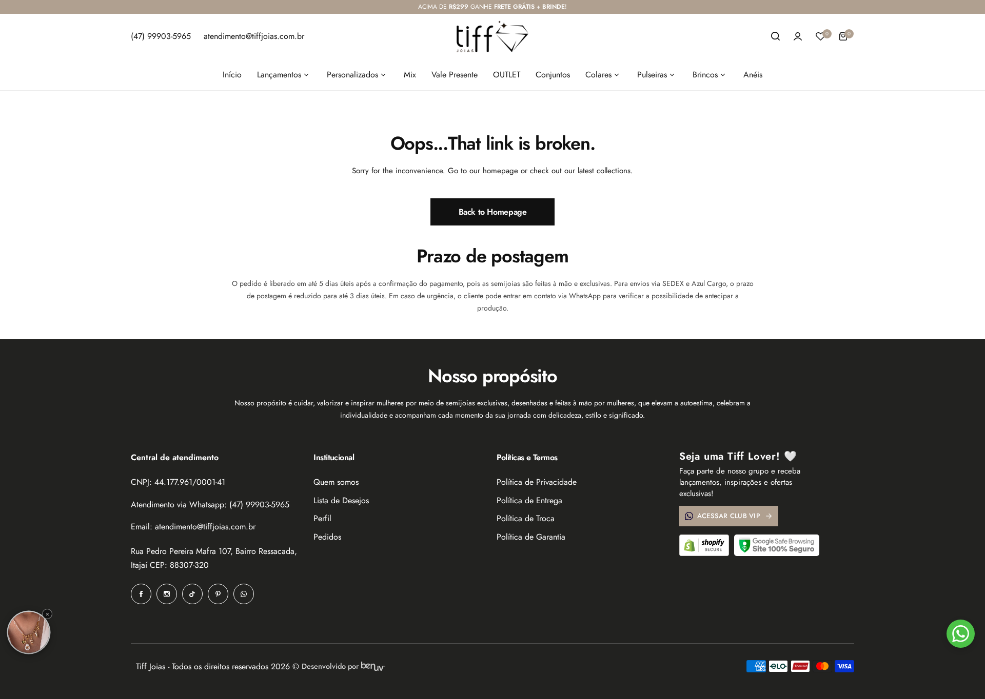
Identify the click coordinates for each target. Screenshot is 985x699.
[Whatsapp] (243, 594)
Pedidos (327, 537)
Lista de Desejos (341, 500)
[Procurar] (775, 36)
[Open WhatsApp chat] (961, 634)
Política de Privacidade (537, 482)
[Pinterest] (218, 594)
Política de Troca (526, 518)
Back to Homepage (493, 212)
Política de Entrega (529, 500)
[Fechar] (47, 614)
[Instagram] (166, 594)
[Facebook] (141, 594)
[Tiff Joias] (492, 36)
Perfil (322, 518)
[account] (797, 36)
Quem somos (336, 482)
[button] (28, 632)
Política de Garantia (531, 537)
